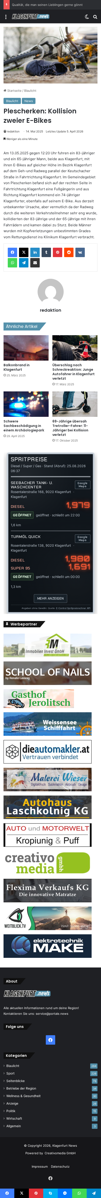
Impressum (40, 1166)
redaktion (13, 131)
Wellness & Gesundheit (23, 1096)
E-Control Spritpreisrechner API (73, 608)
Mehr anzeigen (50, 598)
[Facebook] (12, 252)
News (28, 101)
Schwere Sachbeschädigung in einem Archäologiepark (24, 426)
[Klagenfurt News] (30, 16)
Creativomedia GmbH (60, 1153)
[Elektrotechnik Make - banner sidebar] (48, 957)
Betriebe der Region (21, 1088)
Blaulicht (30, 90)
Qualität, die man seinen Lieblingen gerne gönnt (47, 5)
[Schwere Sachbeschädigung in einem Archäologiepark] (26, 404)
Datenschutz (60, 1166)
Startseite (14, 90)
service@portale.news (52, 1013)
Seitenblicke (15, 1081)
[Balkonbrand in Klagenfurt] (26, 348)
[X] (23, 252)
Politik (10, 1111)
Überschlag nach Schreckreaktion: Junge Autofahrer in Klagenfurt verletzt (73, 372)
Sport (10, 1073)
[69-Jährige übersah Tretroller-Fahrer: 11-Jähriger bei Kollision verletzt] (74, 404)
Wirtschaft (14, 1118)
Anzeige (12, 1103)
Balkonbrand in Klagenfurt (17, 367)
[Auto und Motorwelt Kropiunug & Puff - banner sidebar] (48, 846)
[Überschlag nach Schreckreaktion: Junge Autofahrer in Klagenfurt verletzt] (74, 348)
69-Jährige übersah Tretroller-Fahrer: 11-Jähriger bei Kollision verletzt (70, 428)
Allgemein (13, 1126)
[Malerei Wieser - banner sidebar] (48, 790)
